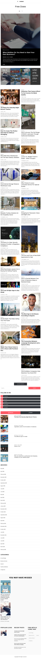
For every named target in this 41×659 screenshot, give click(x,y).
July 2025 (2, 488)
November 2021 (3, 535)
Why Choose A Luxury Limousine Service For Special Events (30, 184)
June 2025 (2, 491)
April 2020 (2, 543)
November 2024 (3, 509)
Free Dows (20, 6)
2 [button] (4, 64)
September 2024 (4, 514)
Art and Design (3, 558)
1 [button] (3, 64)
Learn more (5, 81)
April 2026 (2, 471)
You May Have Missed (20, 577)
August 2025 (3, 485)
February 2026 (3, 474)
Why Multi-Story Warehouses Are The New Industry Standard (20, 648)
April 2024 (2, 520)
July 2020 (2, 540)
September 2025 (4, 483)
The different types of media (20, 436)
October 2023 (3, 529)
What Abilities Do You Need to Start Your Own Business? (5, 618)
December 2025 (3, 477)
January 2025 (3, 506)
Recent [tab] (31, 412)
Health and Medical (25, 73)
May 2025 (2, 494)
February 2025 (3, 503)
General (2, 106)
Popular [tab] (11, 412)
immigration (3, 569)
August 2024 (3, 517)
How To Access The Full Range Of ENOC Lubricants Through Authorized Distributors (30, 134)
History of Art (17, 446)
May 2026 (2, 468)
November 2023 (3, 526)
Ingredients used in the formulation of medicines (25, 426)
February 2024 (3, 523)
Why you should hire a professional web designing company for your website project (5, 597)
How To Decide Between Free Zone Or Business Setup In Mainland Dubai (30, 280)
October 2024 (3, 511)
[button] (17, 1)
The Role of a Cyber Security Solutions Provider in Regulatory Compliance (10, 244)
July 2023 (2, 532)
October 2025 (3, 480)
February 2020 (3, 549)
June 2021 (2, 537)
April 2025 (2, 497)
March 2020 (3, 546)
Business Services (6, 49)
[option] (20, 40)
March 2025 (3, 500)
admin (20, 415)
